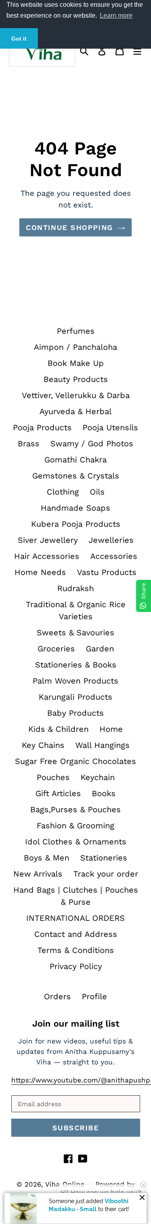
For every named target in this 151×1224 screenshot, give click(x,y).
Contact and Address (75, 934)
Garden (100, 648)
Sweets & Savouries (75, 632)
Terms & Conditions (75, 950)
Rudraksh (75, 588)
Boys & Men (46, 858)
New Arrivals (37, 874)
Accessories (113, 556)
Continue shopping (69, 227)
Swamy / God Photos (91, 443)
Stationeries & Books (75, 665)
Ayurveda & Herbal (75, 411)
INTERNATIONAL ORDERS (75, 918)
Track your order (105, 874)
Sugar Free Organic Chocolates (75, 761)
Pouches (53, 777)
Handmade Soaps (75, 508)
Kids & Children (58, 729)
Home (111, 729)
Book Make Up (76, 363)
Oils (97, 492)
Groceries (56, 648)
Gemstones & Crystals (75, 476)
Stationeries (103, 858)
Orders (57, 996)
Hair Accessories (46, 556)
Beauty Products (75, 379)
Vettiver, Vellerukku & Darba (76, 395)
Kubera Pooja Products (75, 524)
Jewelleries (111, 540)
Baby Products (75, 713)
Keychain (98, 777)
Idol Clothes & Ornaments (75, 841)
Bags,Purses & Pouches (75, 809)
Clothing (63, 492)
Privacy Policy (76, 966)
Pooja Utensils (110, 427)
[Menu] (137, 50)
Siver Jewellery (48, 540)
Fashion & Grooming (75, 825)
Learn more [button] (116, 15)
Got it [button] (19, 38)
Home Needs (40, 572)
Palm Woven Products (75, 681)
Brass (28, 443)
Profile (94, 996)
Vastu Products (107, 572)
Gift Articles (58, 793)
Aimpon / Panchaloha (75, 347)
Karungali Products (75, 697)
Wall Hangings (102, 745)
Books (104, 793)
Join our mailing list (75, 1024)
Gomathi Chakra (75, 459)
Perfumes (76, 331)
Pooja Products (42, 427)
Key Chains (43, 745)
